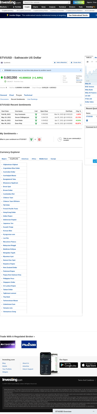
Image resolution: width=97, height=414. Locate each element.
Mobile (4, 366)
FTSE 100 (88, 99)
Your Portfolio (7, 369)
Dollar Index (89, 102)
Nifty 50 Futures (91, 93)
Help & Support (28, 369)
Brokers (72, 7)
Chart (11, 95)
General (3, 95)
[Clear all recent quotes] (87, 120)
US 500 (87, 96)
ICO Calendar (90, 11)
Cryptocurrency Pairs (40, 11)
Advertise (26, 366)
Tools (81, 7)
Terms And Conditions (86, 380)
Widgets (5, 372)
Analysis (52, 7)
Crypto (27, 7)
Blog (4, 363)
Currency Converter (57, 11)
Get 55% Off (79, 2)
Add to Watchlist (62, 62)
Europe (53, 159)
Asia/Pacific (14, 159)
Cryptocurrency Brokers (74, 11)
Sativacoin (79, 80)
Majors (4, 159)
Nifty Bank (89, 90)
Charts (35, 7)
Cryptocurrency (7, 11)
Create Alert (77, 62)
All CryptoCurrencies (24, 11)
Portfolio (18, 7)
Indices (89, 57)
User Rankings (32, 99)
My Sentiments (8, 133)
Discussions (4, 99)
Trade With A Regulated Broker (16, 336)
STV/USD (89, 116)
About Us (26, 363)
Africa (34, 159)
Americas (25, 159)
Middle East (43, 159)
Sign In (89, 2)
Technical (62, 7)
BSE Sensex (89, 87)
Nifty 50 (88, 84)
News (44, 7)
